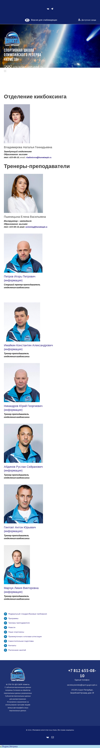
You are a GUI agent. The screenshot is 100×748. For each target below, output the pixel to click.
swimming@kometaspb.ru (36, 227)
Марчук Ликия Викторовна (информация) (21, 590)
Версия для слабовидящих (43, 20)
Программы (13, 618)
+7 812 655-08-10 (82, 673)
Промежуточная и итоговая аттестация (25, 636)
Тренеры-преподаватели (19, 623)
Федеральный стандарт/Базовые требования (27, 614)
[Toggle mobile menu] (5, 71)
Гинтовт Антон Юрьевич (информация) (20, 529)
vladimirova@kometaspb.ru (38, 157)
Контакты (12, 645)
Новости (11, 627)
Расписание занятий (17, 650)
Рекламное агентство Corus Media (45, 730)
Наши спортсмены (16, 632)
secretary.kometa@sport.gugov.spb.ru (82, 685)
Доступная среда (89, 20)
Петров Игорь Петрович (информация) (19, 278)
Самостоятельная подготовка (21, 641)
